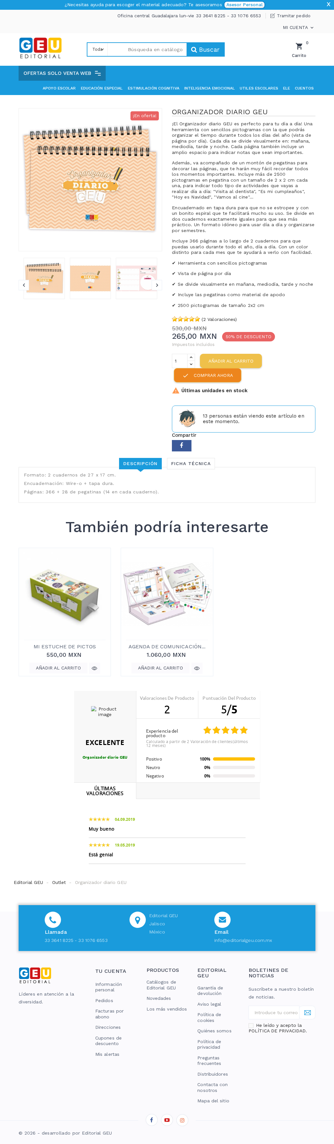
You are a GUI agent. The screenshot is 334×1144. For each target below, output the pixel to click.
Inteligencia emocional (209, 88)
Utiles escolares (259, 88)
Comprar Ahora (207, 375)
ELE (286, 88)
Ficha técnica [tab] (191, 463)
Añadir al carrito (230, 361)
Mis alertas (107, 1054)
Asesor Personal (244, 4)
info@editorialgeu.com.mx (243, 940)
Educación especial (102, 88)
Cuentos (304, 88)
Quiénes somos (214, 1030)
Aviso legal (209, 1004)
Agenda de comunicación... (167, 646)
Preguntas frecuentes (209, 1060)
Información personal (108, 987)
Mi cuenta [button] (299, 28)
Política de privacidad (209, 1044)
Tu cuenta (111, 971)
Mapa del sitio (213, 1100)
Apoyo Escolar (59, 88)
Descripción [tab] (140, 463)
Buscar (208, 49)
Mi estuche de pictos (65, 646)
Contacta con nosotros (212, 1087)
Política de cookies (209, 1017)
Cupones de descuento (108, 1040)
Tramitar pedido (294, 15)
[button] (62, 73)
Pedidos (104, 1000)
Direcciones (108, 1027)
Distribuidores (212, 1074)
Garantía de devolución (210, 990)
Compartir (181, 445)
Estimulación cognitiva (153, 88)
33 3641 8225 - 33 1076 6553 (76, 940)
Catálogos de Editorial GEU (161, 984)
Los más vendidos (166, 1009)
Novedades (158, 998)
